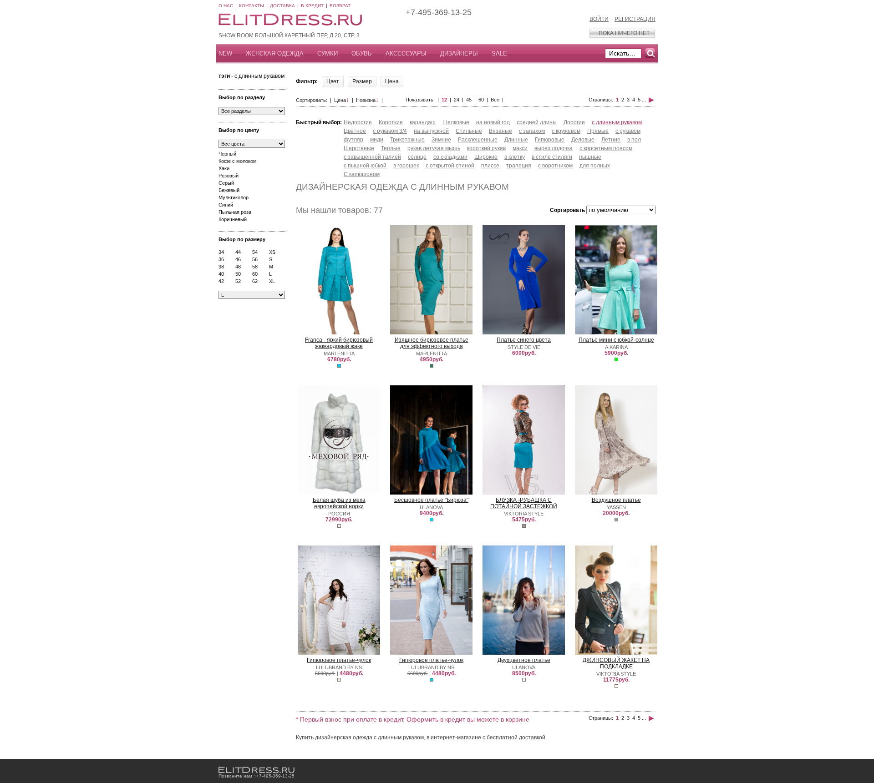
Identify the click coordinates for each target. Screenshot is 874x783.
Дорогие (574, 122)
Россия (339, 513)
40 (221, 274)
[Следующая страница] (651, 99)
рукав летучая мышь (433, 148)
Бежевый (228, 190)
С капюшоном (362, 174)
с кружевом (566, 131)
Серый (226, 183)
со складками (450, 157)
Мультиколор (233, 197)
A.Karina (616, 347)
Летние (610, 139)
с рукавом (627, 131)
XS (272, 252)
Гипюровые (549, 139)
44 (238, 252)
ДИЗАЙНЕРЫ (459, 53)
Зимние (441, 139)
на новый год (493, 122)
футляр (353, 139)
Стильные (469, 131)
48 (238, 266)
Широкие (486, 157)
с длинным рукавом (617, 122)
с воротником (555, 165)
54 (255, 252)
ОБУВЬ (361, 53)
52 (238, 281)
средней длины (537, 122)
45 (469, 99)
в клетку (514, 157)
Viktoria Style (524, 513)
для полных (594, 165)
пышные (590, 157)
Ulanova (431, 507)
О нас (225, 5)
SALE (499, 53)
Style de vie (524, 347)
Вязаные (500, 131)
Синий (225, 204)
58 (255, 266)
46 (238, 259)
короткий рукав (486, 148)
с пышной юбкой (365, 165)
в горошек (406, 165)
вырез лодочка (553, 148)
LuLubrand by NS (339, 667)
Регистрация (635, 19)
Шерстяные (359, 148)
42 (221, 281)
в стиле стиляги (552, 157)
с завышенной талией (372, 157)
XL (272, 281)
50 (238, 274)
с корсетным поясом (605, 148)
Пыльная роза (234, 212)
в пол (634, 139)
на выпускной (431, 131)
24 (456, 99)
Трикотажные (407, 139)
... (644, 99)
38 (221, 266)
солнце (417, 157)
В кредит (312, 5)
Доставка (282, 5)
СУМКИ (327, 53)
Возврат (340, 5)
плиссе (490, 165)
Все (495, 99)
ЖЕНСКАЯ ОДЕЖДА (275, 53)
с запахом (532, 131)
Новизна (367, 100)
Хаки (223, 168)
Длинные (516, 139)
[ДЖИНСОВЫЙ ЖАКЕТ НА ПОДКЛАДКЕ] (616, 653)
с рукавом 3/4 (390, 131)
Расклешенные (478, 139)
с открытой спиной (450, 165)
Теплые (391, 148)
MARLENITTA (339, 353)
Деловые (583, 139)
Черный (227, 154)
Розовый (228, 175)
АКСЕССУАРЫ (406, 53)
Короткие (391, 122)
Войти (599, 19)
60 (255, 274)
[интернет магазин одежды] (256, 770)
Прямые (598, 131)
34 (221, 252)
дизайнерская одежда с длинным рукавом (402, 187)
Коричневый (232, 219)
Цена (341, 100)
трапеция (518, 165)
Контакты (251, 5)
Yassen (616, 507)
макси (520, 148)
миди (376, 139)
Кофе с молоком (237, 161)
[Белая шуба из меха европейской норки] (338, 493)
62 (255, 281)
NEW (225, 53)
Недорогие (358, 122)
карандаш (423, 122)
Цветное (355, 131)
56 (255, 259)
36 (221, 259)
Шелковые (455, 122)
